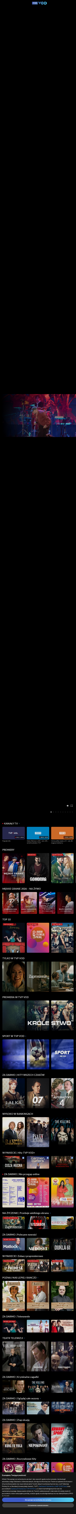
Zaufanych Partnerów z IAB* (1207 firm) (53, 1486)
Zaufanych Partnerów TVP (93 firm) (23, 1489)
